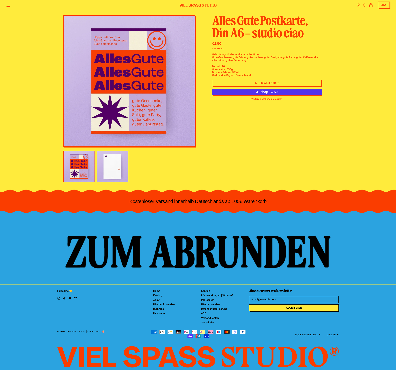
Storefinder (207, 322)
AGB (203, 313)
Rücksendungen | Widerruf (217, 295)
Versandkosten (210, 317)
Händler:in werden (164, 304)
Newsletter (159, 313)
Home (156, 290)
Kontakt (205, 290)
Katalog (157, 295)
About (156, 299)
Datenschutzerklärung (214, 308)
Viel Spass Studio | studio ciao (83, 331)
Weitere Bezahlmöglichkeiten (266, 99)
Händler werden (210, 304)
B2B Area (158, 308)
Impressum (207, 299)
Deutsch (331, 334)
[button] (365, 5)
